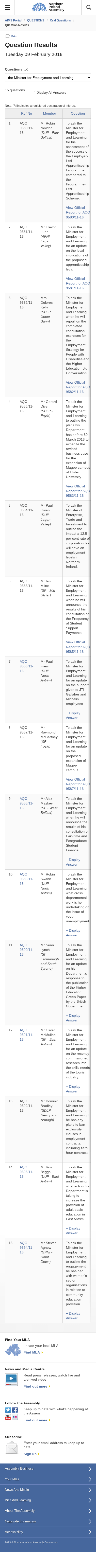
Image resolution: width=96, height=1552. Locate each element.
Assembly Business (19, 1468)
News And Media (17, 1490)
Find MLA (32, 1352)
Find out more (35, 1386)
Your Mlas (12, 1479)
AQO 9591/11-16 (26, 1034)
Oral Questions (60, 20)
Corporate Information (20, 1521)
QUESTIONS (35, 20)
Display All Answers (51, 92)
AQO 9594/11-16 (26, 1247)
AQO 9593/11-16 (26, 1171)
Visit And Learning (18, 1500)
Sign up (30, 1454)
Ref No (26, 113)
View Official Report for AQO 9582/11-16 (78, 387)
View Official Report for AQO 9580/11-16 (78, 212)
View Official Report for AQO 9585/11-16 (78, 646)
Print (14, 36)
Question (78, 113)
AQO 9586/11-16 (26, 666)
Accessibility (14, 1532)
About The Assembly (20, 1511)
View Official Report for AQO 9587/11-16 (78, 784)
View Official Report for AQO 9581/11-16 (78, 283)
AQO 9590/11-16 (26, 949)
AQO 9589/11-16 (26, 879)
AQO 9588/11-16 (26, 803)
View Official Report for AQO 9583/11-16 (78, 491)
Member (49, 113)
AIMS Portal (13, 20)
